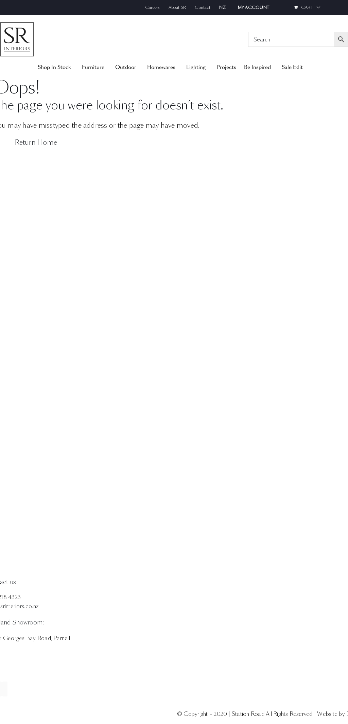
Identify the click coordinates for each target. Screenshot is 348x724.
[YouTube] (4, 689)
